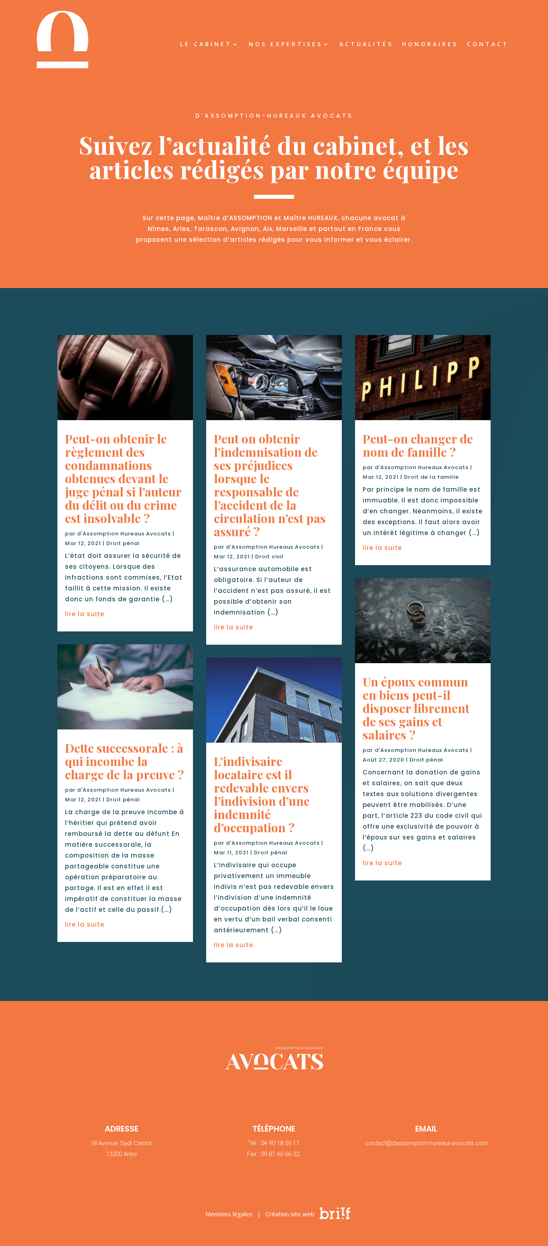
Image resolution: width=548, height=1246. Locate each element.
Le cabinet (206, 44)
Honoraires (430, 44)
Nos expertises (286, 44)
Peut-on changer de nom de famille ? (418, 445)
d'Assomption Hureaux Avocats (124, 533)
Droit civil (269, 556)
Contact (488, 44)
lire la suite (84, 614)
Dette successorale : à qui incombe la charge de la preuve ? (124, 761)
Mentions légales (228, 1214)
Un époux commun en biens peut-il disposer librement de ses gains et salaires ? (416, 708)
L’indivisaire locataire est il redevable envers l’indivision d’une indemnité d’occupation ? (262, 794)
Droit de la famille (431, 477)
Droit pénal (123, 543)
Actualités (366, 44)
